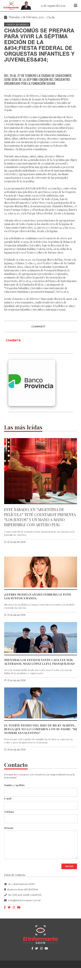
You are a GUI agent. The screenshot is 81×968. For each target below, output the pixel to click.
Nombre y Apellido (14, 785)
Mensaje (9, 827)
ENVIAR (69, 866)
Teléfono (9, 811)
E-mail (7, 798)
